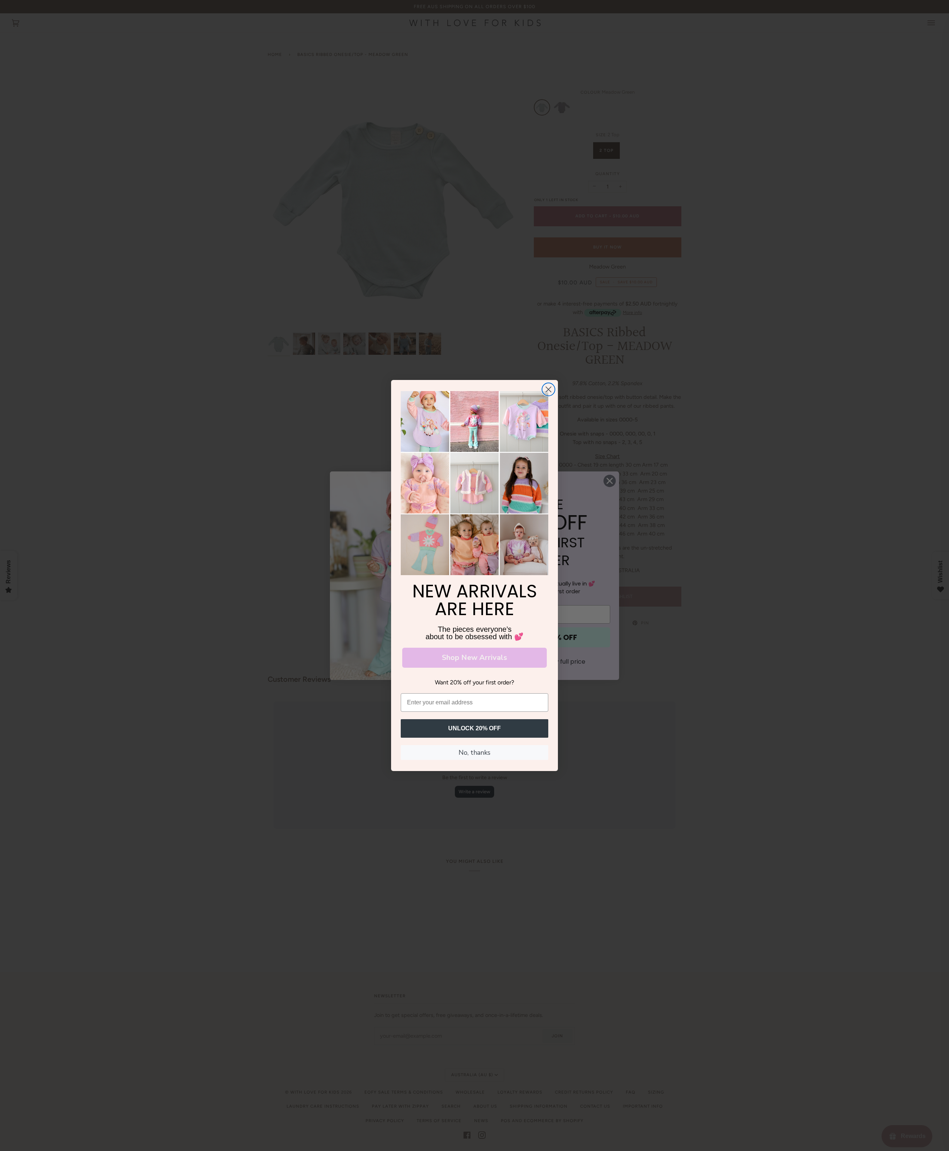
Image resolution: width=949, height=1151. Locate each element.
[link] (474, 483)
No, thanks (474, 752)
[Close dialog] (548, 389)
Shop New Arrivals (474, 658)
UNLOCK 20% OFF (474, 728)
